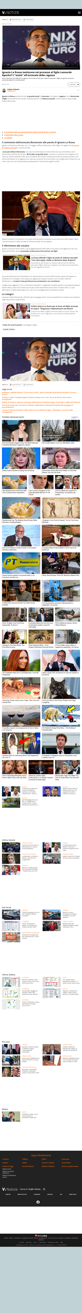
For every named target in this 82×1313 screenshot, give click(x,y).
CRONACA (25, 865)
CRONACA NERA (67, 1044)
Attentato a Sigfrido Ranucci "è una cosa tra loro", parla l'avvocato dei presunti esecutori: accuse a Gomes (39, 393)
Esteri (44, 1159)
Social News (66, 1163)
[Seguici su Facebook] (38, 1203)
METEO (24, 1112)
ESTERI (64, 977)
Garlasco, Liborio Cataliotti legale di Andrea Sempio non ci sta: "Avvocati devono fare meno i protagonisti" (37, 398)
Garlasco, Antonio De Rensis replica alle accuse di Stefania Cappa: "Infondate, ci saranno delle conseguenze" (37, 411)
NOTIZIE (12, 12)
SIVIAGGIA (61, 1238)
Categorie (37, 1194)
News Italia (72, 1194)
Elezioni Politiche (48, 1166)
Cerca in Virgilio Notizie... (31, 1189)
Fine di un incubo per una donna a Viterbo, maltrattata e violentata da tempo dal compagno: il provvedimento (37, 406)
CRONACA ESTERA (27, 843)
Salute (24, 1163)
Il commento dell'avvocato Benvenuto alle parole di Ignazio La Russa (30, 132)
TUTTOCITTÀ (51, 1238)
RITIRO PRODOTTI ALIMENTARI (30, 932)
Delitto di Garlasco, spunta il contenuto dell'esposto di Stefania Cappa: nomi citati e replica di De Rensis (41, 402)
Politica (25, 1159)
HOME (4, 24)
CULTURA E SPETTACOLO (29, 854)
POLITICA (9, 24)
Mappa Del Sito (22, 1194)
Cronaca (5, 1159)
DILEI (56, 1238)
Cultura (5, 1163)
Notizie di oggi (7, 1166)
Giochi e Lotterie (48, 1163)
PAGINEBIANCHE (43, 1238)
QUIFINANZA (67, 1238)
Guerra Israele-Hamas (70, 1166)
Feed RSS (8, 1194)
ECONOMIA (25, 921)
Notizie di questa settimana (8, 1172)
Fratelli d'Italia (9, 329)
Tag (61, 1194)
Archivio (50, 1194)
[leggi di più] (78, 90)
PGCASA (36, 1238)
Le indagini (8, 138)
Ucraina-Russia (28, 1166)
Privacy (35, 1242)
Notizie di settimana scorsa (9, 1176)
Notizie (12, 1189)
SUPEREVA (41, 1239)
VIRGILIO (11, 1238)
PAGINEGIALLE (18, 1238)
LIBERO (6, 1238)
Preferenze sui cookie (53, 1242)
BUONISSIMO (74, 1238)
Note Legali (29, 1242)
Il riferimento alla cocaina (13, 135)
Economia (65, 1159)
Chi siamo (21, 1242)
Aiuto (61, 1242)
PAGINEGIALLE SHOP (27, 1238)
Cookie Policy (42, 1242)
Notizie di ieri (6, 1169)
